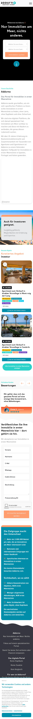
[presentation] (22, 383)
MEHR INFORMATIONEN (17, 310)
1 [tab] (8, 282)
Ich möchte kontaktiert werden (16, 514)
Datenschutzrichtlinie (7, 710)
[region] (16, 180)
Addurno (16, 633)
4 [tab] (16, 282)
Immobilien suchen (16, 54)
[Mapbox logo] (6, 202)
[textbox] (16, 44)
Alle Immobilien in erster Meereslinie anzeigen (17, 367)
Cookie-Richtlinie (18, 710)
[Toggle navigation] (30, 3)
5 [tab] (19, 282)
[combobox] (16, 44)
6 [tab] (22, 282)
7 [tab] (25, 282)
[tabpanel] (16, 271)
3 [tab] (14, 282)
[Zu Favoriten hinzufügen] (5, 264)
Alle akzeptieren (16, 715)
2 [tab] (11, 282)
